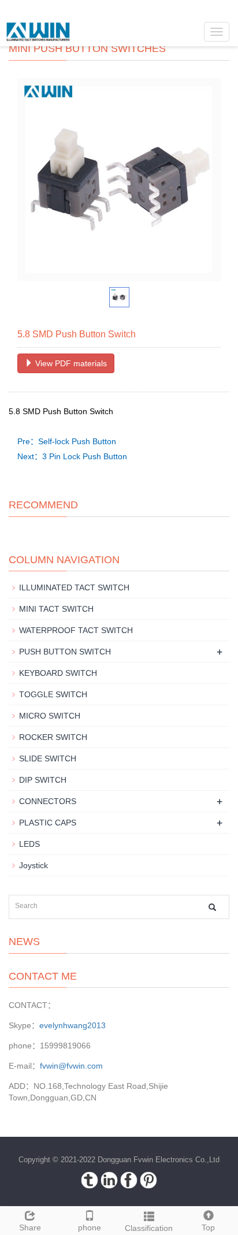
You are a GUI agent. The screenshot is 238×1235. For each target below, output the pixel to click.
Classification (149, 1228)
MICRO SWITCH (49, 715)
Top (208, 1227)
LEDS (29, 844)
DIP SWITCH (42, 779)
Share (30, 1227)
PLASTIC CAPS (47, 822)
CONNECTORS (47, 801)
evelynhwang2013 (72, 1025)
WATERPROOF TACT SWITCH (76, 630)
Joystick (33, 865)
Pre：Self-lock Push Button (66, 441)
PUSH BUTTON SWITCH (65, 651)
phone (89, 1227)
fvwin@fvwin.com (71, 1065)
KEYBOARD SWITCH (58, 673)
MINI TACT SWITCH (56, 608)
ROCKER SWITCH (53, 737)
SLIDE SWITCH (47, 758)
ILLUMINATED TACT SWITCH (74, 587)
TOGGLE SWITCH (53, 694)
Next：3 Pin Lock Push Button (72, 456)
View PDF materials (70, 363)
